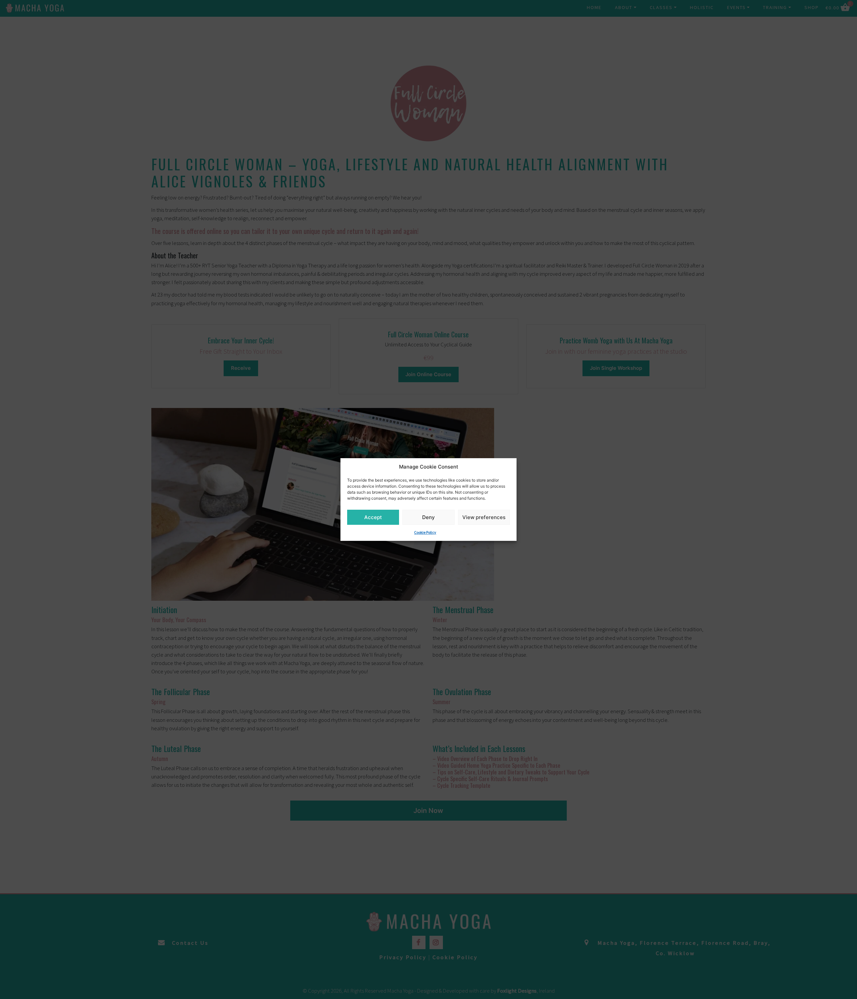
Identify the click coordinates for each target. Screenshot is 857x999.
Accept (373, 517)
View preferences (483, 517)
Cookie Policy (425, 532)
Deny (428, 517)
